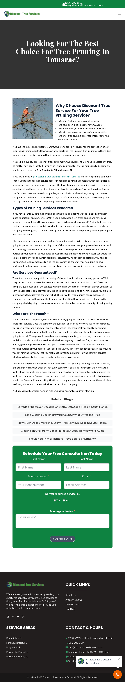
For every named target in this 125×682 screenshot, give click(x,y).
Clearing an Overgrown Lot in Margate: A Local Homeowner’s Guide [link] (62, 430)
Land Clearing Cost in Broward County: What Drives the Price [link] (62, 414)
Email (85, 476)
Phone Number (37, 476)
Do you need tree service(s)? (62, 493)
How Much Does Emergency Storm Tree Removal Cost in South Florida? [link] (62, 422)
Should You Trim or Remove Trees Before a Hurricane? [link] (62, 438)
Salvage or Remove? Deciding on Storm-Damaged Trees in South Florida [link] (63, 407)
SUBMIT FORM (62, 538)
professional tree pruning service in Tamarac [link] (56, 176)
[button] (119, 15)
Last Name (86, 459)
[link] (22, 13)
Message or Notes (61, 511)
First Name (38, 459)
